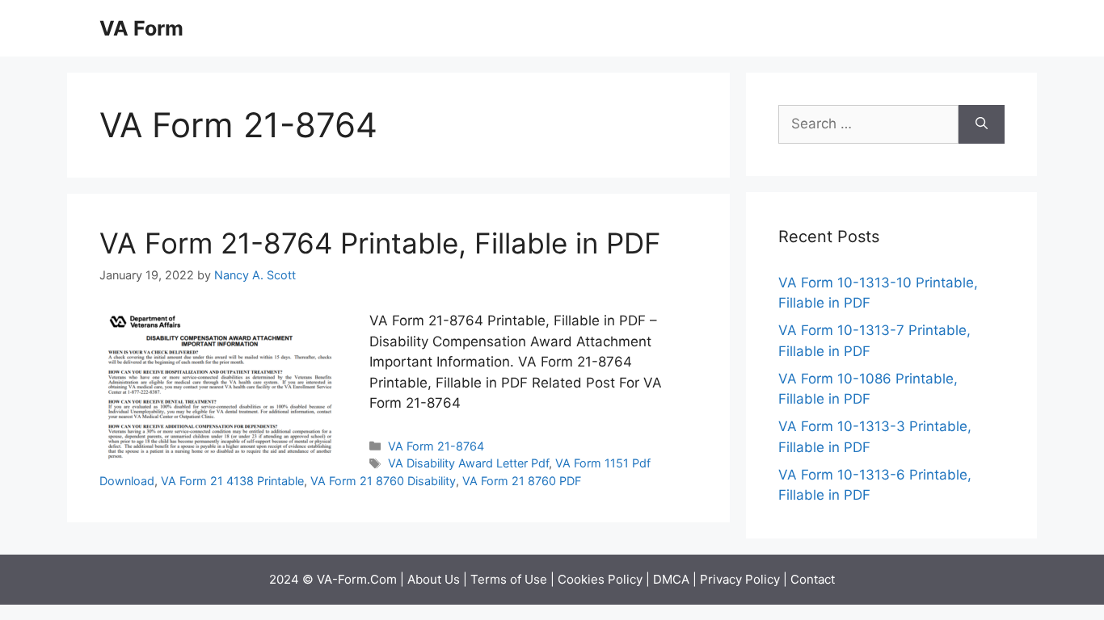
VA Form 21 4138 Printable (232, 481)
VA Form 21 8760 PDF (521, 481)
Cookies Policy (600, 579)
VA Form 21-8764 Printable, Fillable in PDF (380, 243)
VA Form (141, 28)
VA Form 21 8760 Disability (383, 481)
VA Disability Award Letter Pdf (468, 463)
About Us (433, 579)
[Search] (982, 124)
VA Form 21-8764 (436, 446)
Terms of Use (508, 579)
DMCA (671, 579)
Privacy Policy (740, 579)
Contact (812, 579)
